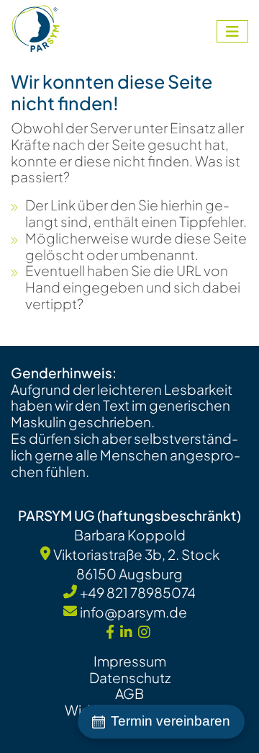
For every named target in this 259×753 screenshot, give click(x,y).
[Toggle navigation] (232, 31)
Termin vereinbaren (170, 721)
